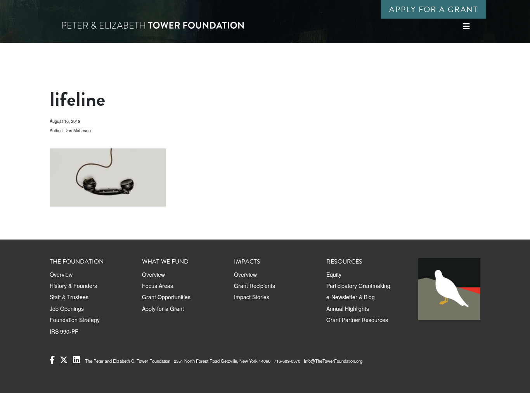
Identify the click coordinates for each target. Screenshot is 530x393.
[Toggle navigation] (466, 26)
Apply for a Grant (433, 9)
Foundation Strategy (75, 320)
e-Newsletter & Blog (350, 297)
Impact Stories (251, 297)
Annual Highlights (347, 308)
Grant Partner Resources (357, 320)
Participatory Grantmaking (358, 286)
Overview (61, 274)
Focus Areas (157, 286)
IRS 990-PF (64, 331)
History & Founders (73, 286)
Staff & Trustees (69, 297)
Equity (333, 274)
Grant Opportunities (166, 297)
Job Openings (67, 308)
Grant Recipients (254, 286)
